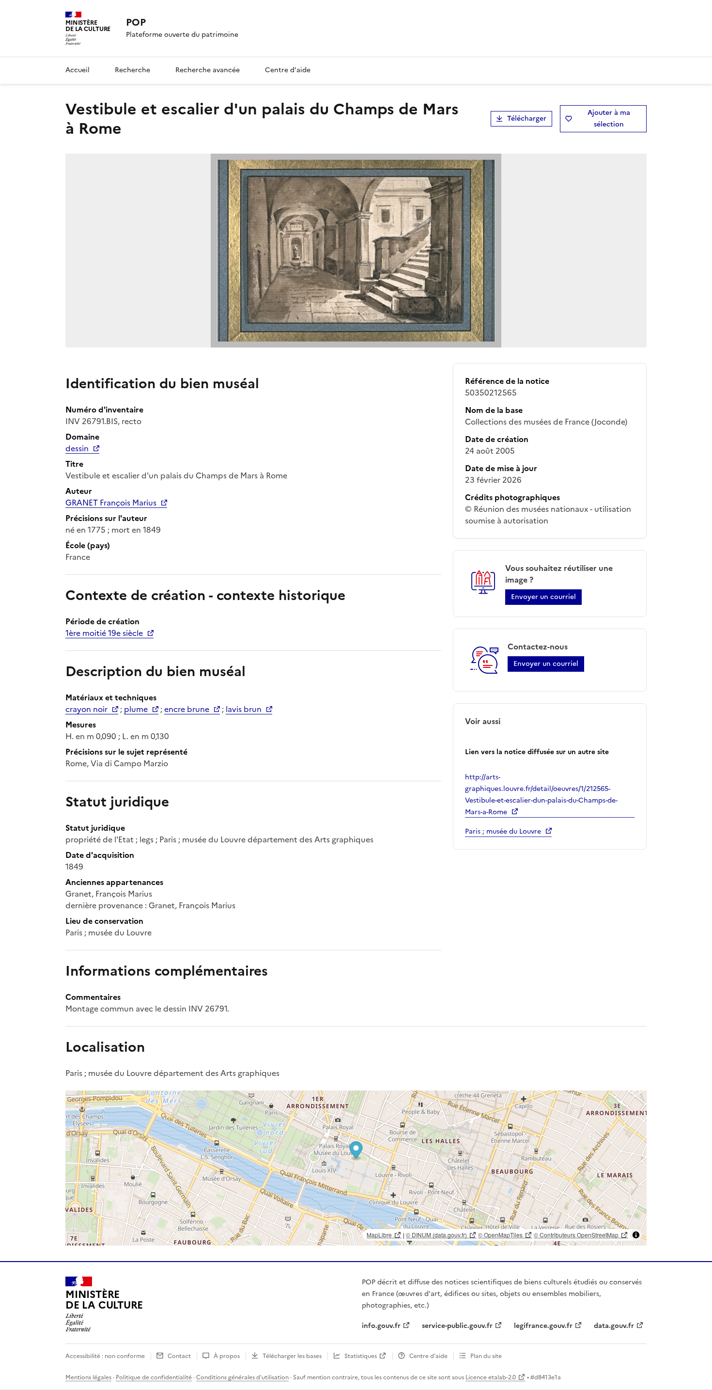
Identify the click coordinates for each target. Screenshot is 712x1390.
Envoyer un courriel (543, 597)
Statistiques (360, 1356)
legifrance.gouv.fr (543, 1326)
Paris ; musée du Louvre (503, 831)
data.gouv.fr (614, 1326)
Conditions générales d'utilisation (242, 1377)
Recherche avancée (207, 70)
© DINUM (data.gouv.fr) (436, 1235)
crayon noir (86, 709)
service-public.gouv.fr (457, 1326)
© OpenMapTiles (500, 1235)
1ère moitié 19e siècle (104, 633)
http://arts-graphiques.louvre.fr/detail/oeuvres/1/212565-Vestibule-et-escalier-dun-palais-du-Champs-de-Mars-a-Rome (541, 794)
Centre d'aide (287, 70)
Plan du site (486, 1356)
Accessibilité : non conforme (105, 1356)
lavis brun (244, 709)
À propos (227, 1356)
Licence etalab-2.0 (490, 1377)
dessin (77, 448)
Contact (179, 1356)
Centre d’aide (428, 1356)
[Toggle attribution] (636, 1235)
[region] (356, 1168)
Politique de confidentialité (154, 1377)
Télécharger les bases (292, 1356)
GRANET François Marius (110, 502)
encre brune (186, 709)
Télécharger (526, 118)
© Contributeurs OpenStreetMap (576, 1235)
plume (136, 709)
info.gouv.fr (381, 1326)
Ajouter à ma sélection (609, 118)
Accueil (77, 70)
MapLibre (379, 1235)
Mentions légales (88, 1377)
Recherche (132, 70)
